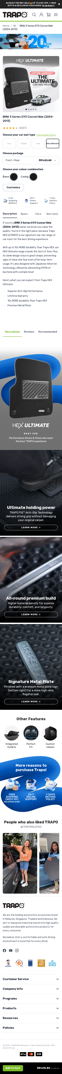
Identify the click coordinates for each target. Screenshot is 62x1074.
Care (38, 214)
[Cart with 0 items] (48, 14)
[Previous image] (7, 84)
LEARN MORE (31, 527)
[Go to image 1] (26, 109)
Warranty (52, 214)
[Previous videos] (6, 864)
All (14, 25)
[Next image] (54, 84)
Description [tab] (12, 331)
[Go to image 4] (33, 109)
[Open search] (34, 14)
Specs (24, 214)
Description (10, 213)
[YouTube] (10, 950)
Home (6, 25)
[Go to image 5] (36, 109)
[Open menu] (55, 14)
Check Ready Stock (46, 135)
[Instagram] (17, 950)
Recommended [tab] (47, 331)
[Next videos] (55, 864)
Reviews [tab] (29, 331)
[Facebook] (4, 950)
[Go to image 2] (28, 109)
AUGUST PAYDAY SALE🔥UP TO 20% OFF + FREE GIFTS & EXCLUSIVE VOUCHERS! (31, 4)
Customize (13, 187)
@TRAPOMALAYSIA (31, 826)
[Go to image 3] (31, 109)
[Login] (41, 14)
